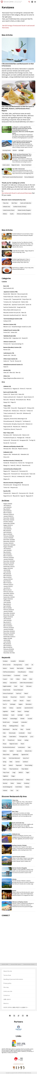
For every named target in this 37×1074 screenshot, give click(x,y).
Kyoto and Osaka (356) (10, 392)
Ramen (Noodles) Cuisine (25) (12, 347)
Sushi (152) (24, 296)
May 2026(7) (6, 509)
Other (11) (6, 376)
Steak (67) (25, 338)
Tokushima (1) (7, 388)
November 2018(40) (9, 633)
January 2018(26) (8, 651)
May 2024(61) (7, 552)
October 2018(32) (8, 635)
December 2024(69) (9, 539)
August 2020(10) (8, 599)
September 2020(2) (9, 597)
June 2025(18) (7, 529)
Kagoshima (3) (7, 496)
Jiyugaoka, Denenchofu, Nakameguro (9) (15, 418)
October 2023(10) (8, 565)
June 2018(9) (7, 642)
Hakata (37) (15, 493)
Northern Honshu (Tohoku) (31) (12, 460)
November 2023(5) (8, 563)
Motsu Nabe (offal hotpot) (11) (12, 310)
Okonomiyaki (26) (22, 294)
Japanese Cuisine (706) (10, 292)
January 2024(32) (8, 559)
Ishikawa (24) (21, 476)
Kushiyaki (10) (16, 302)
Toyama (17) (7, 476)
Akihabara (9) (27, 413)
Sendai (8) (6, 463)
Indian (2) (6, 361)
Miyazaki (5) (16, 496)
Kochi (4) (28, 388)
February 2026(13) (8, 514)
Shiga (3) (13, 402)
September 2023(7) (9, 566)
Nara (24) (6, 399)
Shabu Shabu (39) (8, 296)
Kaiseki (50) (6, 294)
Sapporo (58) (7, 454)
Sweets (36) (6, 355)
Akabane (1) (28, 424)
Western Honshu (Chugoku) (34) (13, 482)
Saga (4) (22, 496)
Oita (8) (31, 493)
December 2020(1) (8, 593)
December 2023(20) (9, 561)
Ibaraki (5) (6, 443)
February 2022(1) (8, 584)
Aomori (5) (21, 463)
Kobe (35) (21, 394)
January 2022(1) (8, 586)
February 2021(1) (8, 591)
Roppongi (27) (22, 408)
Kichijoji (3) (18, 421)
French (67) (6, 332)
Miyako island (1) (23, 448)
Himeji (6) (12, 399)
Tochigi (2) (32, 440)
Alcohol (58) (6, 370)
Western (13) (7, 326)
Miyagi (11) (6, 465)
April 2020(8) (7, 606)
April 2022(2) (7, 581)
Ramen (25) (6, 349)
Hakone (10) (25, 435)
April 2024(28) (7, 554)
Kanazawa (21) (23, 471)
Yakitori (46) (24, 302)
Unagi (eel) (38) (21, 307)
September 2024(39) (9, 545)
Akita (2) (18, 465)
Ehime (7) (22, 388)
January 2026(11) (8, 516)
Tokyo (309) (6, 408)
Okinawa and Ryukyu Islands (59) (13, 446)
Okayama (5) (14, 487)
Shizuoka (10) (15, 440)
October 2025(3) (8, 521)
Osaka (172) (6, 394)
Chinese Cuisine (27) (9, 341)
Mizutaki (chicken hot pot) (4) (11, 312)
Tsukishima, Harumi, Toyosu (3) (12, 429)
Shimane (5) (25, 485)
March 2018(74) (7, 647)
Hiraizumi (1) (13, 463)
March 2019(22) (7, 626)
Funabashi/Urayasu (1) (9, 437)
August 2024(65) (8, 547)
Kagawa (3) (16, 388)
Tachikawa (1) (26, 421)
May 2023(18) (7, 574)
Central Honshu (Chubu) (29, 964)
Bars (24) (6, 286)
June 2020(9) (7, 602)
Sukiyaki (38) (7, 304)
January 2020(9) (8, 611)
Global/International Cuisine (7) (13, 364)
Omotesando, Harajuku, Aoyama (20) (14, 424)
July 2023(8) (6, 570)
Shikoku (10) (7, 386)
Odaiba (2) (24, 426)
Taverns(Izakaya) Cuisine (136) (12, 319)
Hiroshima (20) (7, 485)
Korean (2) (18, 361)
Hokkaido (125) (7, 452)
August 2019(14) (8, 617)
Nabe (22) (13, 294)
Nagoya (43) (6, 474)
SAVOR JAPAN (5, 964)
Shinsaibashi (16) (21, 399)
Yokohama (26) (17, 435)
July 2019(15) (7, 618)
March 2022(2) (7, 582)
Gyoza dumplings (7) (17, 344)
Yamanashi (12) (15, 474)
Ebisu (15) (23, 410)
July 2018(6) (6, 640)
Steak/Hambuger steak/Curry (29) (21, 326)
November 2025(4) (8, 520)
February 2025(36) (8, 536)
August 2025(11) (8, 525)
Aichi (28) (28, 476)
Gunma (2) (13, 443)
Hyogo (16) (6, 402)
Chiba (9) (27, 437)
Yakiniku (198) (7, 338)
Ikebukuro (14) (7, 416)
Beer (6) (18, 372)
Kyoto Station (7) (29, 397)
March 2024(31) (7, 556)
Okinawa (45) (7, 448)
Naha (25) (14, 448)
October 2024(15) (8, 543)
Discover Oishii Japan (16, 964)
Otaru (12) (6, 457)
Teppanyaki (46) (16, 299)
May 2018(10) (7, 644)
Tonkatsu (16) (7, 302)
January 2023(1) (8, 579)
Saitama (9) (6, 440)
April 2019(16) (7, 624)
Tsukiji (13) (29, 410)
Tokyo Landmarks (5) (9, 413)
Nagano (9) (6, 471)
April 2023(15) (7, 575)
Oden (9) (23, 312)
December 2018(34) (9, 631)
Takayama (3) (14, 471)
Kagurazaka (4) (7, 426)
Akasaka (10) (16, 426)
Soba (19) (17, 296)
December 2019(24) (9, 613)
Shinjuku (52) (7, 410)
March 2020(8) (7, 608)
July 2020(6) (6, 600)
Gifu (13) (14, 476)
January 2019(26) (8, 629)
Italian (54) (14, 332)
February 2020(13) (8, 609)
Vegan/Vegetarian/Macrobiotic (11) (13, 378)
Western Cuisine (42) (9, 324)
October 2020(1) (8, 595)
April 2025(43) (7, 532)
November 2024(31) (9, 541)
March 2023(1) (7, 577)
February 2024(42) (8, 557)
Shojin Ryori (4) (26, 299)
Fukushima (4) (26, 465)
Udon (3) (24, 315)
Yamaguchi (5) (17, 485)
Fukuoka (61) (7, 493)
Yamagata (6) (29, 463)
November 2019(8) (8, 615)
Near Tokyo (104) (8, 433)
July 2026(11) (7, 505)
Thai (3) (12, 361)
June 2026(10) (7, 507)
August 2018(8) (7, 638)
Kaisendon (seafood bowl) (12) (12, 315)
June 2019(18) (7, 620)
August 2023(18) (8, 568)
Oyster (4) (28, 304)
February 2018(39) (8, 649)
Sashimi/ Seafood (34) (9, 307)
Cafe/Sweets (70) (8, 353)
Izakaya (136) (7, 321)
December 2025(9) (8, 518)
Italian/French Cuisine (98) (11, 330)
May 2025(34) (7, 530)
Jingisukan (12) (16, 338)
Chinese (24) (7, 344)
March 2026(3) (7, 512)
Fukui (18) (32, 474)
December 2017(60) (9, 653)
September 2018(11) (9, 636)
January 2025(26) (8, 538)
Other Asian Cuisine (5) (10, 359)
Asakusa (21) (15, 410)
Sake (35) (6, 372)
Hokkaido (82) (16, 454)
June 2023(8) (7, 572)
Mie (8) (29, 399)
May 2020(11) (7, 604)
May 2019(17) (7, 622)
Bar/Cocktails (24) (8, 288)
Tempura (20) (7, 299)
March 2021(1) (7, 590)
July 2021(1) (6, 588)
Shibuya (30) (30, 408)
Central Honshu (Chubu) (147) (12, 469)
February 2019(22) (8, 627)
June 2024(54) (7, 550)
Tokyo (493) (6, 406)
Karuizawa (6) (25, 474)
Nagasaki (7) (29, 496)
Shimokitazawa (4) (8, 421)
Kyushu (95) (6, 491)
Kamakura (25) (7, 435)
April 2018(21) (7, 645)
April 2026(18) (7, 511)
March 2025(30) (7, 534)
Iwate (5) (12, 465)
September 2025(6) (9, 523)
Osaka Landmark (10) (9, 397)
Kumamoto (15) (23, 493)
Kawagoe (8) (20, 437)
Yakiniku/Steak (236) (9, 336)
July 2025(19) (7, 527)
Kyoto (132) (14, 394)
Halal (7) (5, 367)
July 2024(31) (7, 548)
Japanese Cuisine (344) (18, 304)
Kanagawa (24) (24, 440)
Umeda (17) (20, 397)
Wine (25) (12, 372)
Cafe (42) (13, 355)
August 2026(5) (7, 503)
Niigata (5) (6, 479)
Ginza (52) (14, 408)
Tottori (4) (6, 487)
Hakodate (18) (25, 454)
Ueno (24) (19, 413)
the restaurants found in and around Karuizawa (17, 193)
